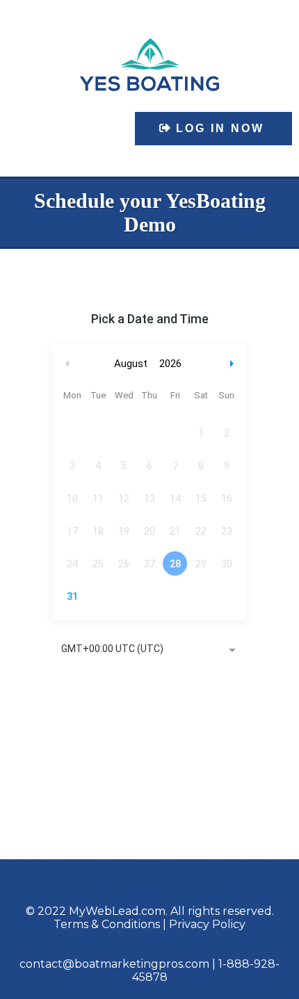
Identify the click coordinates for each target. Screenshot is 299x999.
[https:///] (149, 64)
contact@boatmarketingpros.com (114, 963)
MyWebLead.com (117, 911)
